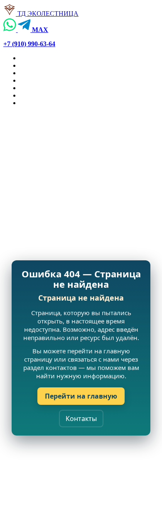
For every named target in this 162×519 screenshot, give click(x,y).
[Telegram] (25, 29)
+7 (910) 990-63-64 (29, 43)
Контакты (81, 418)
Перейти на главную (81, 396)
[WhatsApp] (10, 29)
